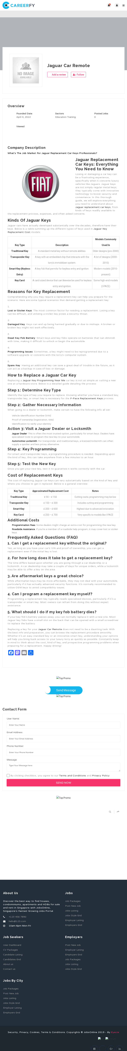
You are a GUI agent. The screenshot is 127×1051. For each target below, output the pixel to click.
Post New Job (73, 906)
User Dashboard (12, 945)
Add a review (58, 74)
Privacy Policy (100, 775)
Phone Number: (15, 746)
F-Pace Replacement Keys (86, 398)
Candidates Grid (12, 959)
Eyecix (115, 1032)
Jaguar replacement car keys (93, 207)
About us (8, 964)
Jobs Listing (71, 910)
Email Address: (15, 732)
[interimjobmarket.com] (33, 5)
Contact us (9, 969)
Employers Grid (73, 925)
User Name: (13, 718)
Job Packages (73, 901)
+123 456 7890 (17, 916)
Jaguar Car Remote (50, 629)
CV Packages (10, 949)
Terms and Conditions (72, 775)
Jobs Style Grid (73, 915)
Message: (12, 759)
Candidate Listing (12, 954)
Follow (80, 74)
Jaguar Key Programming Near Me (44, 380)
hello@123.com (17, 921)
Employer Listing (74, 920)
